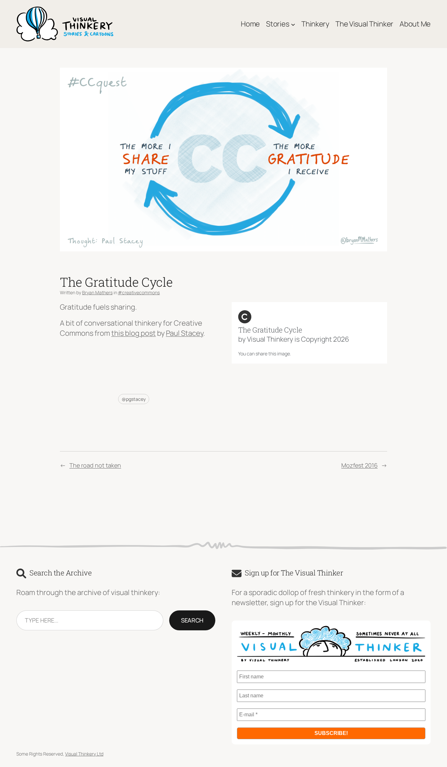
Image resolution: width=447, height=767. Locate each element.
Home (250, 24)
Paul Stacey (184, 333)
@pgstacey (134, 399)
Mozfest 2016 (359, 465)
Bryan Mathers (97, 292)
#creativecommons (139, 292)
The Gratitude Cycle (270, 330)
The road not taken (95, 465)
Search (192, 620)
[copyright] (244, 317)
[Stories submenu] (293, 24)
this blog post (133, 333)
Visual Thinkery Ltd (84, 754)
